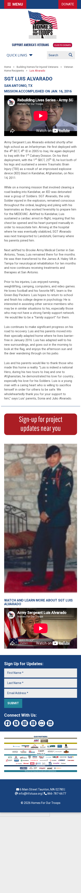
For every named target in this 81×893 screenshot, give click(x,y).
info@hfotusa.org (30, 793)
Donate (67, 4)
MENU (17, 4)
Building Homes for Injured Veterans (37, 67)
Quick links (17, 55)
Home (7, 67)
